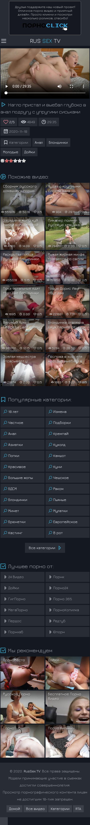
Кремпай (60, 433)
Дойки (29, 152)
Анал (39, 142)
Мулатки (60, 511)
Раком (58, 488)
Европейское (65, 522)
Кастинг (15, 533)
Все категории (42, 548)
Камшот (59, 455)
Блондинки (58, 142)
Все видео (35, 808)
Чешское (61, 477)
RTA (78, 808)
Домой (14, 808)
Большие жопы (20, 477)
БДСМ (12, 488)
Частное (15, 422)
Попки (13, 455)
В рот (58, 533)
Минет (13, 511)
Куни (57, 466)
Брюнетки (17, 522)
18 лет (13, 411)
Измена (59, 411)
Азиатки (15, 444)
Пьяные (59, 500)
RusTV (45, 41)
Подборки (62, 422)
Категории (60, 808)
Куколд (59, 444)
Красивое (17, 466)
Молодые (10, 152)
